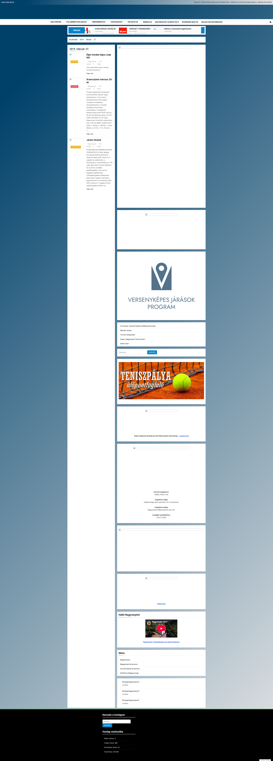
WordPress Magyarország (129, 673)
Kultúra (74, 62)
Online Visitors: (109, 738)
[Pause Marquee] (203, 30)
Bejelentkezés (125, 660)
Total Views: (108, 752)
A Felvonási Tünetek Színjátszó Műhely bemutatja (137, 326)
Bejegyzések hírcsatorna (128, 664)
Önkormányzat (99, 22)
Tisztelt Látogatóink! (127, 335)
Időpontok (161, 604)
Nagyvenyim (92, 61)
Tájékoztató (75, 147)
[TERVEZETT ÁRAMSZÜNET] (123, 32)
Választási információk (211, 22)
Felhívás (74, 86)
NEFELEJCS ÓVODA (265, 2)
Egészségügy (117, 22)
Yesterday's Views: (111, 747)
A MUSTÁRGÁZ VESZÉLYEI (105, 29)
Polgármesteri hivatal (76, 22)
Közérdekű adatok (190, 22)
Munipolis (147, 22)
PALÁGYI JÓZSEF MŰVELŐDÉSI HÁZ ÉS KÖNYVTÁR (211, 2)
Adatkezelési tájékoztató (167, 22)
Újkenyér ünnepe (126, 330)
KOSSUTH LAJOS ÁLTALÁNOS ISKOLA (243, 2)
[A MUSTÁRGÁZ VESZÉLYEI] (89, 32)
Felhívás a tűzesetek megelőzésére (177, 29)
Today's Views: (109, 743)
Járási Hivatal (93, 140)
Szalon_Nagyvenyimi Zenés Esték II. (132, 339)
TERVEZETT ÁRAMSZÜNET (140, 29)
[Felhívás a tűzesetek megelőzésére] (158, 32)
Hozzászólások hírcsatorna (130, 669)
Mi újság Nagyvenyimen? (130, 682)
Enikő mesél (124, 344)
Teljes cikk (89, 73)
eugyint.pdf (184, 436)
